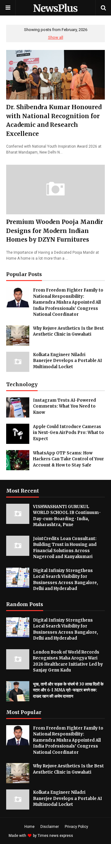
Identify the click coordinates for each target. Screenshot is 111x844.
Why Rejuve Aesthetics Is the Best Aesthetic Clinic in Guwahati (68, 331)
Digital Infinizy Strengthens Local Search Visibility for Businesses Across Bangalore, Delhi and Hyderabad (65, 580)
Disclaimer (49, 826)
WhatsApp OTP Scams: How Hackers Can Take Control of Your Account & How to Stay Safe (68, 459)
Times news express (55, 835)
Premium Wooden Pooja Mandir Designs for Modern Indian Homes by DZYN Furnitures (54, 230)
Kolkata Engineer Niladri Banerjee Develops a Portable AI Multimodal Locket (67, 360)
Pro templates (90, 835)
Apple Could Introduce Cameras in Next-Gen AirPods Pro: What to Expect (68, 432)
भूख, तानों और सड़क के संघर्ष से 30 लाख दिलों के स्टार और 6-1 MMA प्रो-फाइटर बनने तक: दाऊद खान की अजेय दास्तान (68, 690)
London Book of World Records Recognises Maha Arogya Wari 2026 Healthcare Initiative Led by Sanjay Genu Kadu (68, 661)
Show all (55, 37)
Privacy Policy (76, 826)
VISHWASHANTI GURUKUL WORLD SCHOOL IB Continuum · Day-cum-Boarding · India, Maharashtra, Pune (66, 516)
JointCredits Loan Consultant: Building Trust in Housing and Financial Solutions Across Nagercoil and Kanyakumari (65, 548)
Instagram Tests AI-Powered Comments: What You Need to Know (64, 406)
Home (29, 826)
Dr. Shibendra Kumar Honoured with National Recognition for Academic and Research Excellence (53, 120)
